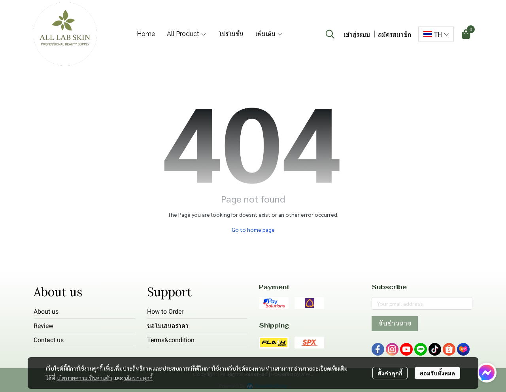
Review (43, 326)
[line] (420, 349)
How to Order (165, 311)
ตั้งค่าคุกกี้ (390, 373)
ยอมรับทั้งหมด (437, 373)
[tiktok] (435, 349)
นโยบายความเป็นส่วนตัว (84, 377)
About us (46, 311)
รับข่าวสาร (394, 323)
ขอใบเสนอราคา (168, 326)
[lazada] (463, 349)
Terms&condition (170, 340)
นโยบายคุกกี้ (138, 377)
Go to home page (253, 229)
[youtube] (406, 349)
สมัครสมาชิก (395, 34)
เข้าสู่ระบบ (357, 34)
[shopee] (449, 349)
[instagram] (392, 349)
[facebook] (378, 349)
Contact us (49, 340)
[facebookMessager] (487, 373)
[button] (330, 34)
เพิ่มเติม (266, 34)
